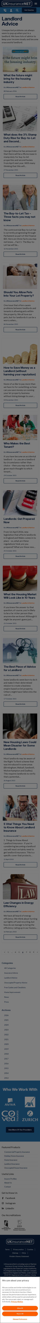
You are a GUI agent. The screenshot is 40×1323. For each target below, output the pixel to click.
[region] (20, 1300)
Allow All (20, 1308)
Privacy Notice (17, 1302)
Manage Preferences (20, 1319)
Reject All (20, 1314)
